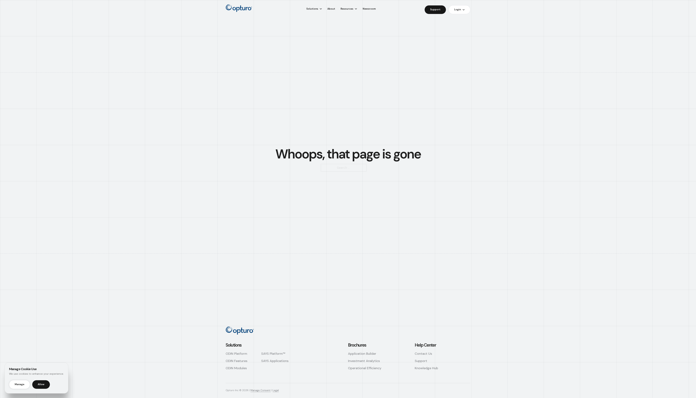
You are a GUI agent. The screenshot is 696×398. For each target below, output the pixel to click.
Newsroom (369, 8)
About (331, 8)
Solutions (312, 8)
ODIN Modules (236, 368)
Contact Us (423, 353)
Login (457, 9)
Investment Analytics (364, 361)
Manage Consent (260, 390)
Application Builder (362, 353)
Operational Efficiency (364, 368)
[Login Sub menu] (463, 10)
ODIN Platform (236, 353)
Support (435, 9)
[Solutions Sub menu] (321, 9)
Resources (347, 8)
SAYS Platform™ (273, 353)
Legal (276, 390)
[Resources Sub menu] (356, 9)
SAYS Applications (275, 361)
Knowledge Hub (426, 368)
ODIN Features (236, 361)
